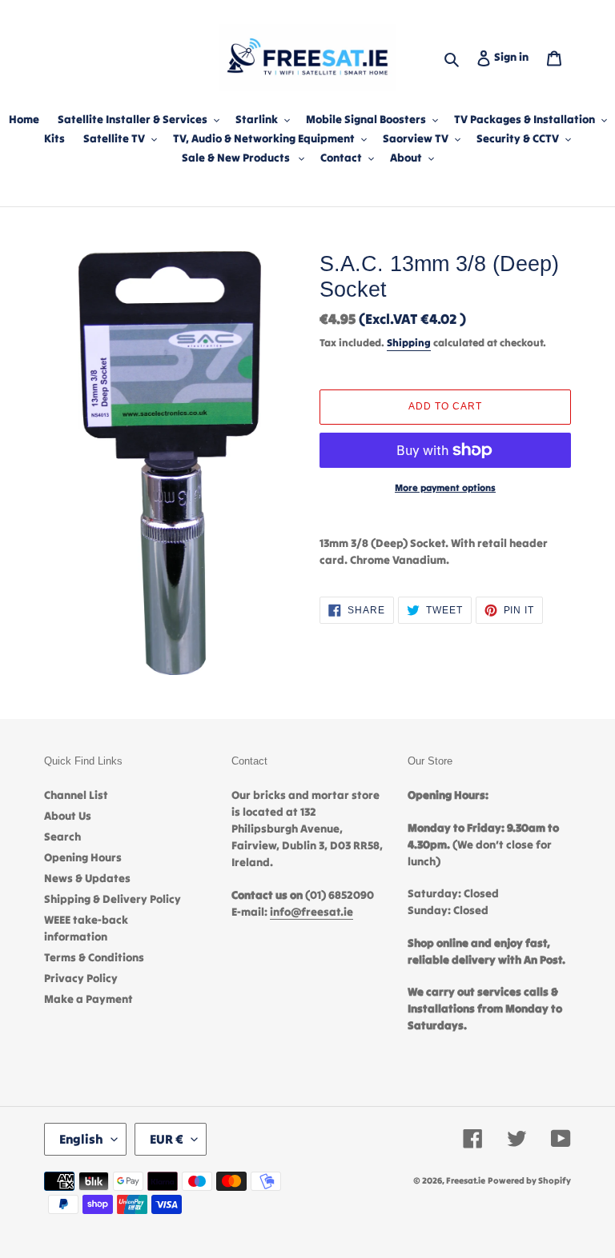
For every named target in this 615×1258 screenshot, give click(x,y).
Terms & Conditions (94, 957)
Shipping (409, 342)
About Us (67, 816)
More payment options (445, 487)
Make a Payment (88, 999)
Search (62, 836)
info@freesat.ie (311, 912)
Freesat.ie (465, 1180)
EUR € (166, 1139)
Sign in (514, 56)
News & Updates (87, 878)
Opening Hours (83, 857)
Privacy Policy (81, 978)
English (81, 1139)
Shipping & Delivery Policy (112, 899)
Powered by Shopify (529, 1180)
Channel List (76, 795)
